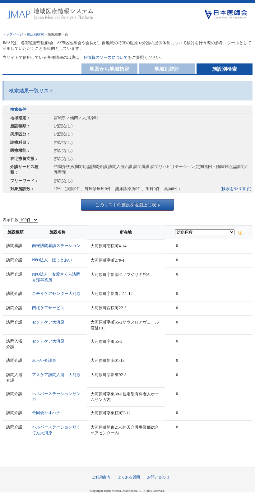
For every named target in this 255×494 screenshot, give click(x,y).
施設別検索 (35, 34)
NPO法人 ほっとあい (52, 260)
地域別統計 (167, 69)
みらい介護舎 (44, 360)
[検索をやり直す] (235, 188)
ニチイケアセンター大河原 (56, 293)
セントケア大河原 (48, 322)
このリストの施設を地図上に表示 (127, 204)
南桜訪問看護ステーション (56, 245)
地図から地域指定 (109, 69)
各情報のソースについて (105, 57)
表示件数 (10, 219)
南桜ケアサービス (48, 307)
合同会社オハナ (46, 412)
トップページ (12, 34)
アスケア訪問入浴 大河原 (56, 374)
